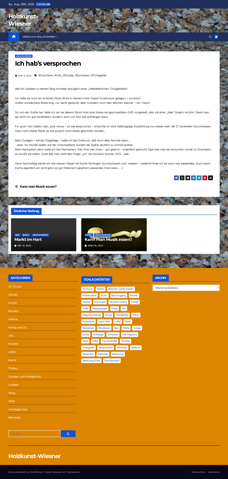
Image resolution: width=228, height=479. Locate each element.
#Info (58, 75)
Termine (125, 341)
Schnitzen (112, 334)
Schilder (13, 384)
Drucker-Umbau (118, 302)
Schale (137, 328)
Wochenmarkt (112, 360)
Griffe (85, 308)
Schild (85, 334)
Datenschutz (198, 472)
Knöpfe (13, 343)
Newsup (57, 472)
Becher (134, 295)
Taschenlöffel (109, 341)
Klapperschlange (91, 315)
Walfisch (135, 347)
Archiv (12, 303)
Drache (86, 302)
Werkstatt (14, 417)
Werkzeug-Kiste (91, 360)
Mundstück (104, 328)
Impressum (214, 472)
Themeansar (72, 472)
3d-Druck (87, 288)
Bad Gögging (118, 295)
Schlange (98, 334)
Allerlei (12, 294)
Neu (116, 328)
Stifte (11, 401)
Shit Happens (129, 334)
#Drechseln (45, 75)
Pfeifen (13, 368)
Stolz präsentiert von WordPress (25, 472)
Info (17, 235)
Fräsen (135, 302)
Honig (114, 308)
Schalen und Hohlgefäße (24, 376)
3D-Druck (14, 286)
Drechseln (100, 302)
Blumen (13, 311)
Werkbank (88, 354)
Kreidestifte (122, 315)
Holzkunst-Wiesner (34, 456)
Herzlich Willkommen (39, 36)
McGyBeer (88, 328)
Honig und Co (17, 327)
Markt (26, 235)
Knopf (108, 315)
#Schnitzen (82, 75)
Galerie (12, 319)
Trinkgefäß (88, 347)
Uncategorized (24, 56)
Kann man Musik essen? (38, 187)
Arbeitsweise (89, 295)
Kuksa (136, 315)
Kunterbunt (88, 321)
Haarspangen (99, 308)
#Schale (68, 75)
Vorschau (122, 347)
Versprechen (105, 347)
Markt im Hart (27, 239)
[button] (210, 36)
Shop (11, 393)
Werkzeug (118, 354)
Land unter (104, 321)
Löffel (89, 235)
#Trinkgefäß (98, 75)
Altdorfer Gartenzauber (121, 288)
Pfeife (126, 328)
